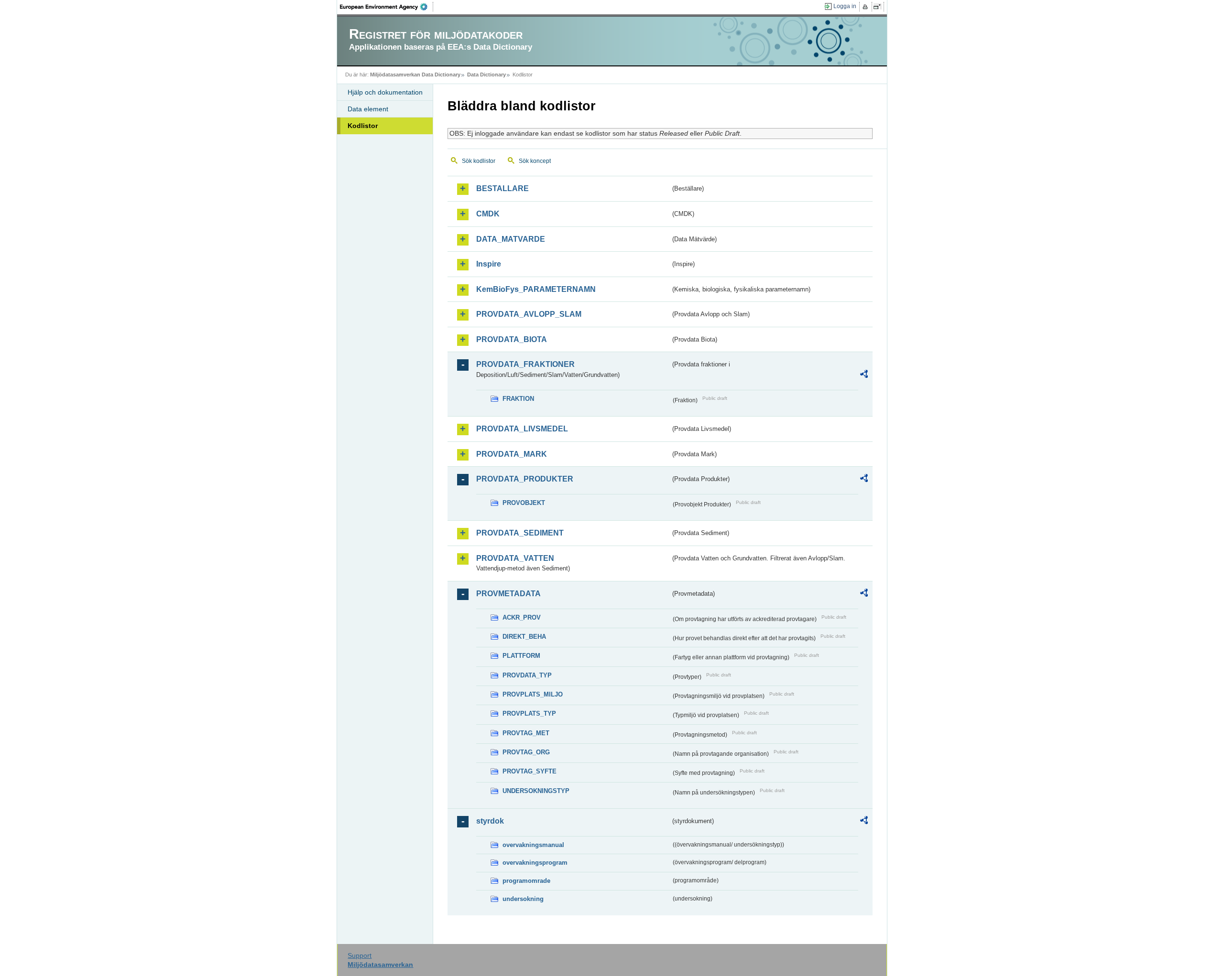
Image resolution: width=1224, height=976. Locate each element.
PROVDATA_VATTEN (515, 558)
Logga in (844, 6)
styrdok (490, 821)
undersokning (523, 898)
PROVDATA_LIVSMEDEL (522, 429)
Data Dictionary (486, 74)
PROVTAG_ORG (526, 752)
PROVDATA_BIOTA (511, 339)
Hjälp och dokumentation (385, 92)
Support (360, 955)
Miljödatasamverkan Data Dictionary (415, 74)
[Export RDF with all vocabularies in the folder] (864, 375)
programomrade (526, 880)
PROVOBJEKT (524, 502)
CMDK (488, 214)
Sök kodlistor (478, 161)
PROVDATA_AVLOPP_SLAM (528, 314)
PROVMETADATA (508, 594)
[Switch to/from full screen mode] (879, 6)
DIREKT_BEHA (524, 636)
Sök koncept (535, 161)
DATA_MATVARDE (510, 239)
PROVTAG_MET (526, 733)
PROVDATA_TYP (527, 675)
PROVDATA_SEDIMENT (520, 533)
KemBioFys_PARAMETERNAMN (536, 289)
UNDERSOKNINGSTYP (536, 790)
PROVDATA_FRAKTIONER (525, 364)
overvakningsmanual (533, 844)
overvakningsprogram (535, 862)
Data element (368, 109)
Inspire (488, 264)
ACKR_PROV (522, 617)
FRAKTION (518, 398)
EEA (387, 6)
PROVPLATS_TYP (529, 713)
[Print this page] (866, 6)
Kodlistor (363, 125)
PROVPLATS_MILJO (533, 694)
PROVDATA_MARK (511, 454)
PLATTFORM (521, 655)
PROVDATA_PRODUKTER (524, 479)
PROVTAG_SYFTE (530, 771)
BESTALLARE (502, 188)
